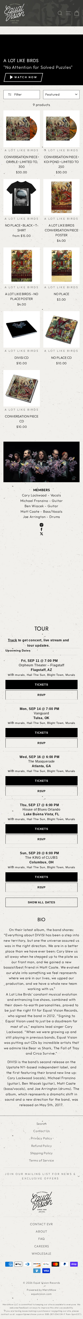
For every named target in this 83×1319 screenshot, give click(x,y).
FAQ (41, 1239)
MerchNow (49, 1289)
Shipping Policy (41, 1153)
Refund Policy (41, 1146)
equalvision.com (41, 1293)
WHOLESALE (41, 1253)
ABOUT (41, 1231)
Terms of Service (41, 1160)
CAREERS (41, 1246)
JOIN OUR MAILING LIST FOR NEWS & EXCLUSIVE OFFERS (40, 1176)
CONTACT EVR (41, 1224)
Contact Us (41, 1131)
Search (41, 1124)
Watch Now (25, 77)
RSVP (41, 695)
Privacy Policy (41, 1138)
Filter (18, 94)
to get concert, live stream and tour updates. (38, 642)
